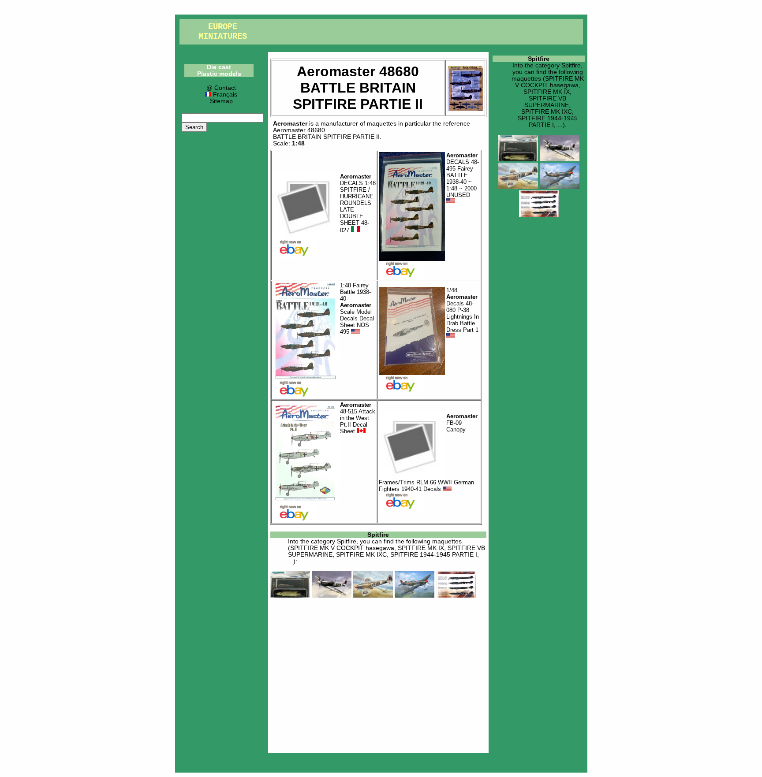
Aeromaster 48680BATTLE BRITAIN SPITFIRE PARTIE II (326, 133)
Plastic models (219, 74)
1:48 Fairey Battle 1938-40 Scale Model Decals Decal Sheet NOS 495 (357, 308)
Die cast (219, 67)
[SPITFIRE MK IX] (331, 595)
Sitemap (221, 101)
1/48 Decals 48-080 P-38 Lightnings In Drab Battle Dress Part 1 (462, 310)
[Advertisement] (378, 674)
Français (224, 94)
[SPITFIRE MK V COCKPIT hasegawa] (290, 595)
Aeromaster (290, 123)
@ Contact (221, 88)
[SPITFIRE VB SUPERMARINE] (373, 595)
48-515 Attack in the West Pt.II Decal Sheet (357, 418)
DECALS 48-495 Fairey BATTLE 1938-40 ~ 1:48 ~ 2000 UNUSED (462, 175)
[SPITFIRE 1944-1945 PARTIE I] (456, 595)
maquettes (381, 123)
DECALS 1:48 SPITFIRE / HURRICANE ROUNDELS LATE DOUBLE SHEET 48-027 (358, 203)
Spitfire (378, 535)
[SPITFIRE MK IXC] (414, 595)
